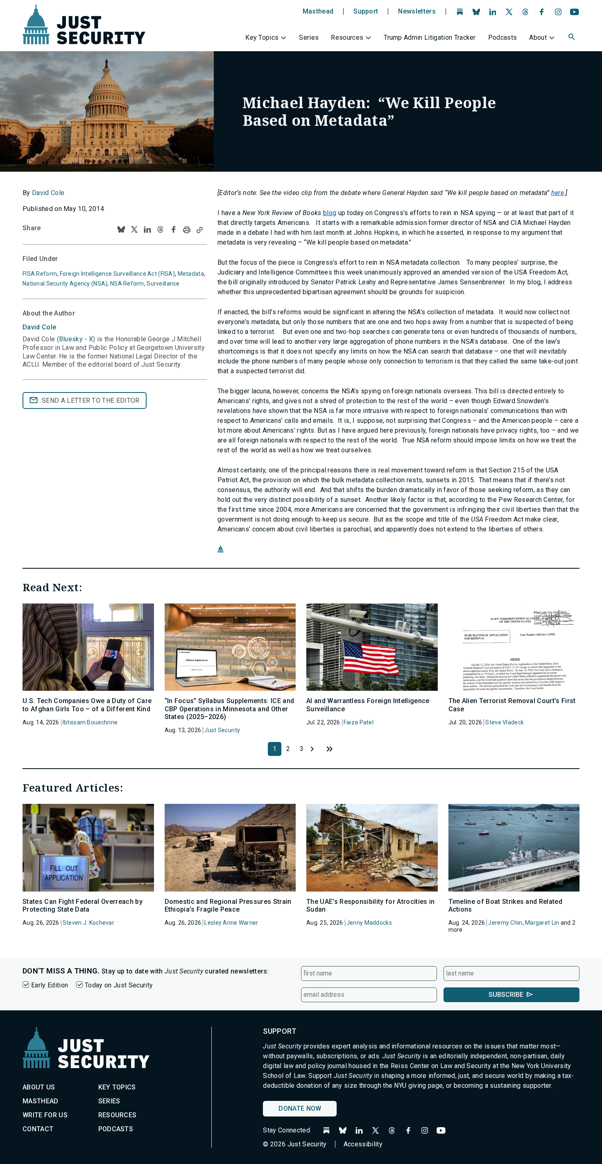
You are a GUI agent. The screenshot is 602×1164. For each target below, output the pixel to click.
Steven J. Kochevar (88, 922)
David (39, 327)
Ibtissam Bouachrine (90, 722)
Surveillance (163, 283)
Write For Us (45, 1115)
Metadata (191, 273)
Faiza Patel (358, 722)
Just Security (222, 730)
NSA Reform (127, 283)
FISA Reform (40, 273)
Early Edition (49, 985)
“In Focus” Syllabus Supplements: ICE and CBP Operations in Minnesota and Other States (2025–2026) (229, 708)
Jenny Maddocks (369, 922)
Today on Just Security (119, 985)
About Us (39, 1087)
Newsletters (417, 11)
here (557, 193)
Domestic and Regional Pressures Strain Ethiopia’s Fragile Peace (228, 905)
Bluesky (71, 339)
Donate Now (299, 1108)
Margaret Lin (542, 922)
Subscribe (506, 994)
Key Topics (261, 37)
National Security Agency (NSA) (65, 283)
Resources (347, 37)
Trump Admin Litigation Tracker (430, 37)
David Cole (48, 193)
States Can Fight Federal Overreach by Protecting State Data (83, 905)
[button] (572, 38)
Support (365, 11)
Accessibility (363, 1144)
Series (309, 37)
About (538, 37)
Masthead (318, 11)
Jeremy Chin (505, 922)
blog (329, 213)
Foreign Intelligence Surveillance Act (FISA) (117, 273)
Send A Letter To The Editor (91, 400)
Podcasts (502, 37)
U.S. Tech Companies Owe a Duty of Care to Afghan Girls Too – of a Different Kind (87, 704)
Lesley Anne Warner (231, 922)
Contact (38, 1129)
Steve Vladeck (504, 722)
